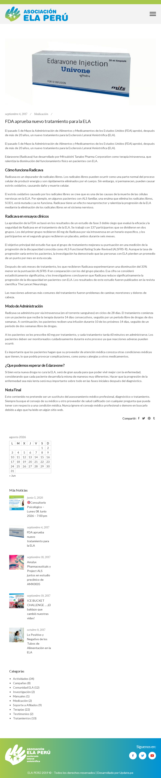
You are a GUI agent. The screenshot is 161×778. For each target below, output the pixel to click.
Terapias (18, 709)
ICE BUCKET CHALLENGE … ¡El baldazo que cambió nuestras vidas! (39, 609)
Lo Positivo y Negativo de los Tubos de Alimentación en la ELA (39, 643)
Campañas (20, 683)
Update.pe (126, 772)
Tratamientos (22, 718)
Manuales (19, 696)
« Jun (12, 475)
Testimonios (21, 714)
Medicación (41, 114)
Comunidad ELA (23, 687)
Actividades (21, 678)
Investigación (22, 692)
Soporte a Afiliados (25, 705)
